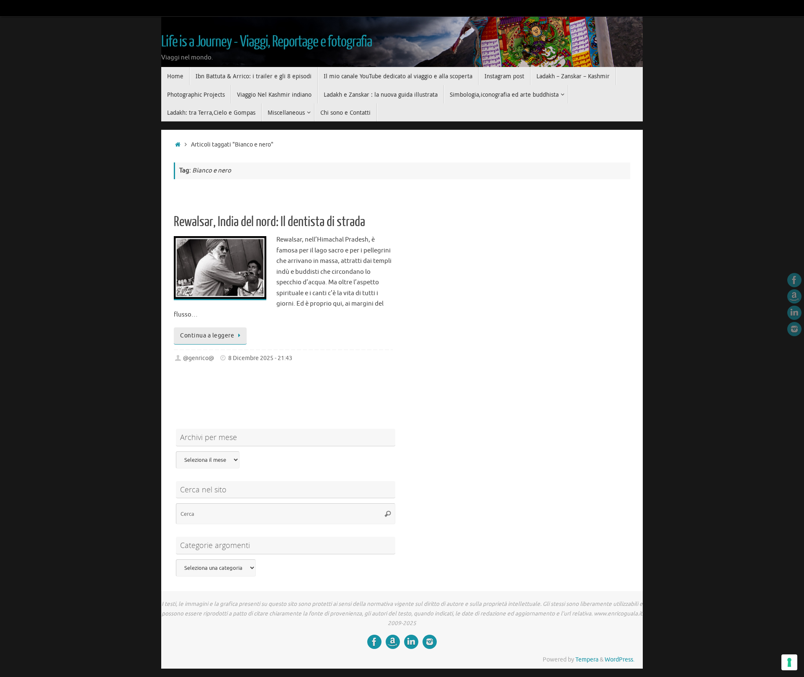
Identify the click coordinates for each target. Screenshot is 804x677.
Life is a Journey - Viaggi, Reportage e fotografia (266, 41)
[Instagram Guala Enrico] (794, 329)
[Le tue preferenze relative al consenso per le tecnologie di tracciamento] (789, 662)
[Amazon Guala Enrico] (794, 296)
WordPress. (619, 659)
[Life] (794, 280)
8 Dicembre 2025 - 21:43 (260, 358)
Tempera (586, 659)
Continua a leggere (207, 335)
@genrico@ (198, 358)
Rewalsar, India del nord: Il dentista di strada (269, 221)
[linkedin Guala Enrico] (794, 313)
